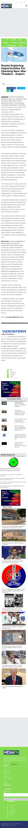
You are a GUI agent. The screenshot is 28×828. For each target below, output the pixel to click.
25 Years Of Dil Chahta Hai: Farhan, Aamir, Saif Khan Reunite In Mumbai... (12, 609)
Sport (20, 45)
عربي (16, 2)
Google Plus (13, 809)
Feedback (6, 782)
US (5, 39)
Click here (14, 764)
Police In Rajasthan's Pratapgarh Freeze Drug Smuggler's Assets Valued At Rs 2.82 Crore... (13, 591)
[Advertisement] (14, 22)
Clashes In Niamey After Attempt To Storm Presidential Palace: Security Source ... (12, 648)
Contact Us (6, 774)
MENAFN (5, 97)
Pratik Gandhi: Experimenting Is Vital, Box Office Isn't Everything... (12, 561)
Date (3, 83)
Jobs (5, 780)
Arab (20, 39)
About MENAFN (8, 778)
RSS (11, 816)
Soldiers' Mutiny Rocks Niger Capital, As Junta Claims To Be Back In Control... (13, 527)
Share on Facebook (11, 88)
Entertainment (9, 45)
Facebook (12, 805)
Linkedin (12, 813)
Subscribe (15, 799)
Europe (13, 39)
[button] (20, 2)
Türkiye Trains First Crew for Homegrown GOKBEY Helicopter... (21, 420)
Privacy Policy (7, 772)
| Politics (5, 42)
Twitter (11, 807)
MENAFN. (11, 823)
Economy (14, 42)
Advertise (6, 776)
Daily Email (12, 811)
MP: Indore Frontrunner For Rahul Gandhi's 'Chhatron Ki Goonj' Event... (12, 666)
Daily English (8, 789)
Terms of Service (8, 770)
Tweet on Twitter (21, 88)
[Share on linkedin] (11, 90)
